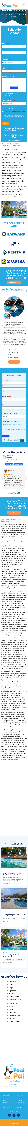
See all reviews (9, 464)
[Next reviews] (25, 478)
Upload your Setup (8, 76)
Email (6, 68)
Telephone (8, 59)
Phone (6, 396)
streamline (7, 871)
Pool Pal (9, 457)
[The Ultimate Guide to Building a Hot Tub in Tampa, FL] (14, 898)
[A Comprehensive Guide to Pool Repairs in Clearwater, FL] (14, 857)
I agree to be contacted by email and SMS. (14, 111)
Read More (5, 883)
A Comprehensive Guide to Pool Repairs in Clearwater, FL (12, 874)
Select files (14, 88)
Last (3, 55)
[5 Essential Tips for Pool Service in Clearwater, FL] (14, 939)
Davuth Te (11, 470)
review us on (18, 464)
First (3, 49)
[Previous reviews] (2, 478)
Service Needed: (9, 100)
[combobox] (4, 62)
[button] (23, 4)
